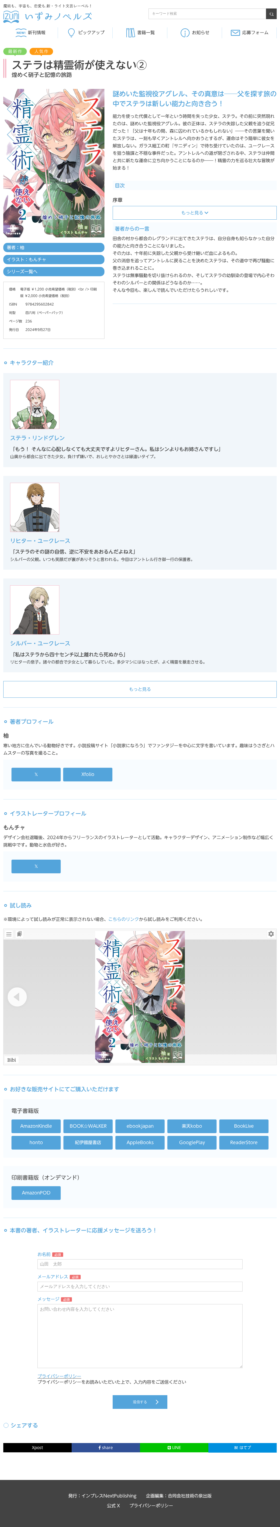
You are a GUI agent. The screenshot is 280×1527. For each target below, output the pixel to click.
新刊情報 (36, 32)
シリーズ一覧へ (22, 271)
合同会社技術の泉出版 (190, 1496)
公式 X (113, 1505)
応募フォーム (255, 32)
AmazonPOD (36, 1193)
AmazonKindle (36, 1126)
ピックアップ (91, 32)
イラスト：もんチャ (26, 259)
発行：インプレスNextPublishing (102, 1496)
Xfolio (87, 774)
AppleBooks (140, 1142)
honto (36, 1142)
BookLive (244, 1126)
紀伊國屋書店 (88, 1142)
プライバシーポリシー (59, 1376)
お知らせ (200, 32)
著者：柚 (15, 247)
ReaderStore (244, 1142)
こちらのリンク (123, 919)
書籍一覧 (146, 32)
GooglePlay (192, 1142)
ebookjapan (140, 1126)
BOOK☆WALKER (88, 1126)
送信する (140, 1402)
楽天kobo (192, 1126)
